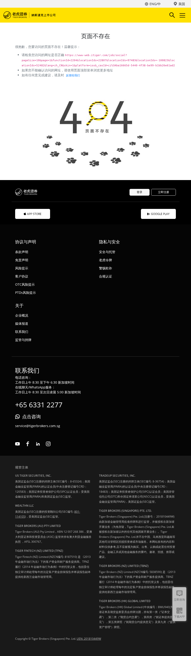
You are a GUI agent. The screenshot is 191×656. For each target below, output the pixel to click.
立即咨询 (179, 600)
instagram (48, 444)
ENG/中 (155, 4)
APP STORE (34, 214)
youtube (17, 444)
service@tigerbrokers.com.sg (37, 426)
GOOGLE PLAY (160, 214)
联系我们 (21, 331)
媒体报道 (21, 323)
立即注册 (163, 192)
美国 (181, 4)
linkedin (38, 444)
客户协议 (21, 276)
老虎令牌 (105, 260)
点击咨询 (31, 416)
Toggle (183, 15)
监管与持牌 (23, 340)
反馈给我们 (73, 75)
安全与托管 (107, 252)
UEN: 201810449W (89, 639)
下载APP (179, 617)
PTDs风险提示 (25, 292)
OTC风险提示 (25, 284)
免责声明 (21, 260)
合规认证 (105, 276)
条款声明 (21, 252)
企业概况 (21, 315)
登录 (139, 192)
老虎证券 (30, 15)
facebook (27, 444)
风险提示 (21, 268)
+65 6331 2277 (38, 404)
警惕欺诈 (105, 268)
